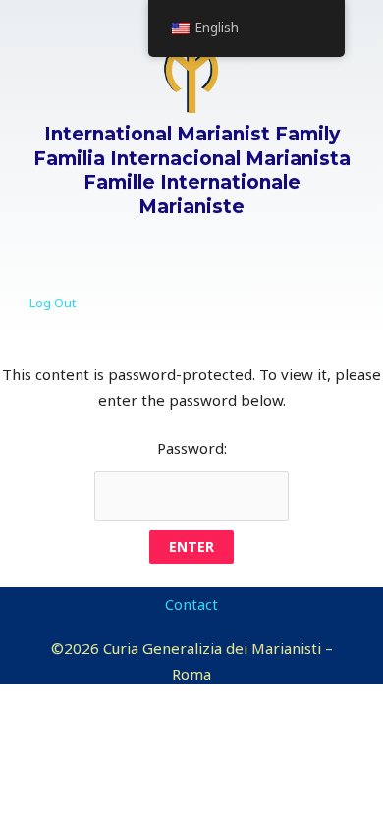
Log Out (52, 302)
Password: (192, 448)
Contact (191, 604)
